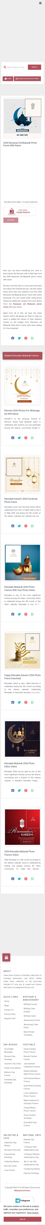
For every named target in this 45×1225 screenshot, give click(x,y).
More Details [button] (32, 1213)
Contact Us (9, 1010)
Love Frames (9, 1170)
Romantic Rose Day (12, 1150)
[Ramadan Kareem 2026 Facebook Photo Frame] (22, 474)
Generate (10, 220)
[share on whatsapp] (32, 339)
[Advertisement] (22, 29)
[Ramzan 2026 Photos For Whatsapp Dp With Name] (22, 386)
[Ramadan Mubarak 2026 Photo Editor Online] (22, 739)
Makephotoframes (22, 1190)
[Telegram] (22, 1200)
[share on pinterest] (26, 339)
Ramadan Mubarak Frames (28, 79)
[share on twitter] (19, 339)
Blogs (6, 1005)
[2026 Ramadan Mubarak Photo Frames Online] (22, 827)
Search (34, 67)
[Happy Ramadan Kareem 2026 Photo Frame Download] (22, 651)
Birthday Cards (30, 1016)
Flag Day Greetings (31, 1173)
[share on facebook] (13, 339)
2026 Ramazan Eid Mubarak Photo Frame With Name (20, 144)
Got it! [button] (22, 1219)
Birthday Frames (30, 1004)
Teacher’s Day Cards (12, 1064)
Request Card (9, 1018)
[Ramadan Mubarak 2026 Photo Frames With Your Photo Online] (22, 562)
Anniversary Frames (32, 1020)
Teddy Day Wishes (11, 1161)
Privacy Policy (10, 1014)
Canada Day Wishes (32, 1169)
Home (9, 79)
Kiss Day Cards (10, 1166)
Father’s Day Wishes (12, 1068)
